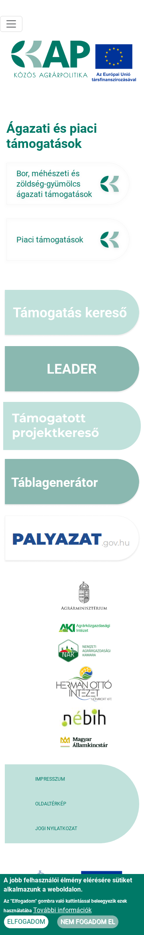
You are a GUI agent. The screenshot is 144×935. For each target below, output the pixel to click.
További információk (62, 910)
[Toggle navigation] (11, 24)
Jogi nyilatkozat (56, 828)
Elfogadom (26, 921)
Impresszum (50, 779)
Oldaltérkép (50, 804)
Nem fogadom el (87, 921)
